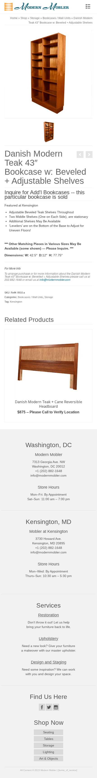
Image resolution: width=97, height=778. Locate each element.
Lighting (48, 752)
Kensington (16, 301)
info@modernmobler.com (54, 279)
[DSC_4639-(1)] (48, 73)
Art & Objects (48, 758)
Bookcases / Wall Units (30, 297)
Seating (48, 732)
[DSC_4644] (48, 131)
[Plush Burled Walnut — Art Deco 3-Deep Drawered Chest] (89, 154)
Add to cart (48, 419)
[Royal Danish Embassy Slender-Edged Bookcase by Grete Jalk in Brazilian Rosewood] (80, 154)
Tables (48, 739)
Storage (48, 297)
